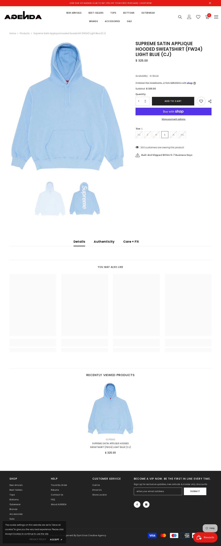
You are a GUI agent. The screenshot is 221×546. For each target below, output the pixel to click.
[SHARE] (208, 101)
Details (79, 241)
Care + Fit (131, 241)
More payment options (173, 119)
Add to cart (172, 101)
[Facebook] (137, 504)
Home (12, 33)
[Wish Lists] (198, 17)
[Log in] (189, 17)
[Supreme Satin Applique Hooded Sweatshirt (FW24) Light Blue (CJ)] (110, 408)
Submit (195, 491)
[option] (67, 106)
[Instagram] (146, 504)
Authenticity (104, 241)
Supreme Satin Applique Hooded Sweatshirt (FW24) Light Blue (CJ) (110, 445)
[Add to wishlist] (201, 101)
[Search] (180, 17)
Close (210, 3)
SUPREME (110, 439)
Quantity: (141, 94)
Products (25, 33)
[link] (32, 344)
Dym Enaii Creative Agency (91, 535)
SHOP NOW (146, 3)
